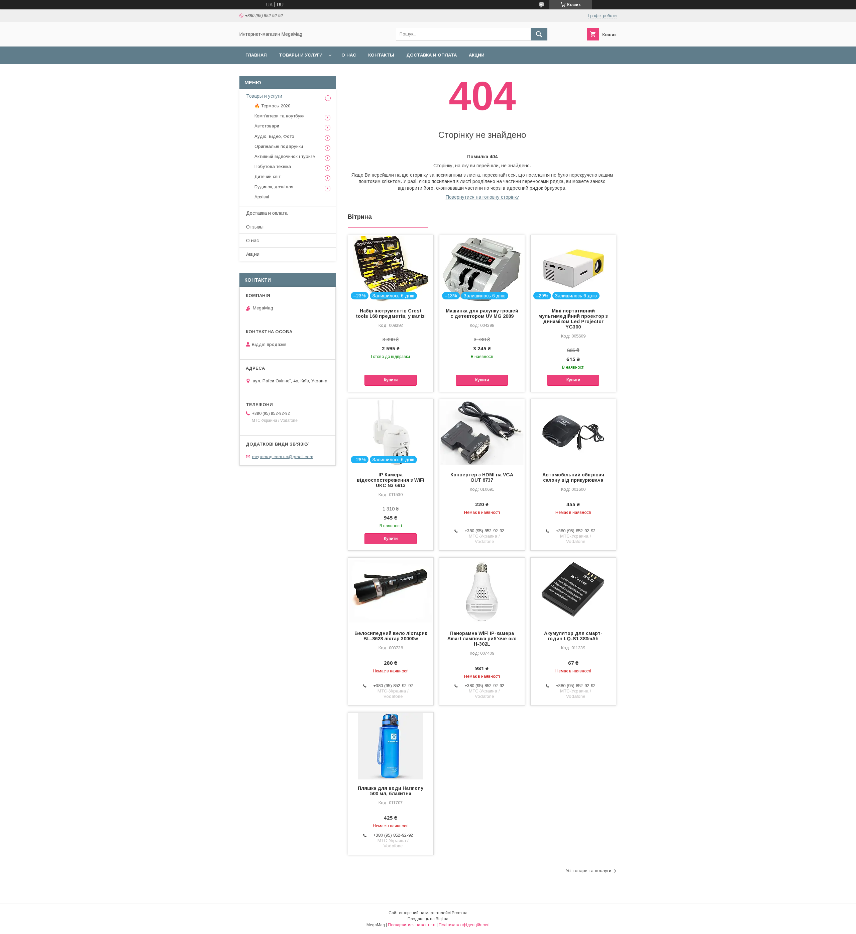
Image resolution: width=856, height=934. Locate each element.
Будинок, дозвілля (273, 186)
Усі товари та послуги (588, 870)
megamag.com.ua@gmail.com (282, 456)
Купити (391, 380)
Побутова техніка (272, 166)
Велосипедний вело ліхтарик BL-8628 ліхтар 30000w (390, 636)
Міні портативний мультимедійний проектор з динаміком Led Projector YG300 (573, 319)
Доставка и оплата (431, 55)
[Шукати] (539, 34)
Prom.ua (459, 913)
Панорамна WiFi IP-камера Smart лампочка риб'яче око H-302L (482, 639)
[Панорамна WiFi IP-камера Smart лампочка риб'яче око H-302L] (482, 591)
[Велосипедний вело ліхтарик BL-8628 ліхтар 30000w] (390, 591)
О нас (348, 55)
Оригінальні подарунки (278, 146)
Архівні (261, 196)
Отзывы (254, 226)
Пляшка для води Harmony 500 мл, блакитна (390, 790)
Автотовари (266, 125)
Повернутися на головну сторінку (482, 197)
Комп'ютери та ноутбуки (279, 115)
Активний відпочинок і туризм (285, 156)
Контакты (381, 55)
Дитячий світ (267, 176)
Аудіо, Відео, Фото (274, 136)
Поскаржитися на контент (412, 925)
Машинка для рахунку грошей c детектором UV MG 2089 (482, 313)
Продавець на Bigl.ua (428, 919)
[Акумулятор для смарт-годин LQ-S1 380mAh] (573, 591)
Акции (477, 55)
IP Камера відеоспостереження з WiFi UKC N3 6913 (390, 480)
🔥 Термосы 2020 (272, 105)
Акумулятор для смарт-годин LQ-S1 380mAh (573, 636)
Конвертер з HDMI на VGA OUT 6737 (481, 477)
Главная (256, 55)
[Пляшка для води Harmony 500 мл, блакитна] (390, 746)
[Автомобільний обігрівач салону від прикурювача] (573, 432)
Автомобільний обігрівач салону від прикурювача (573, 477)
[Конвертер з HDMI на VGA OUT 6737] (482, 432)
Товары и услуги (301, 55)
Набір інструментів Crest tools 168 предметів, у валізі (391, 313)
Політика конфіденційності (464, 925)
